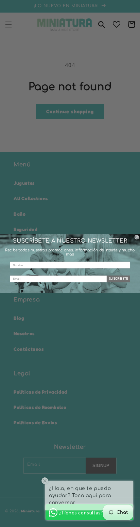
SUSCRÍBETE (118, 279)
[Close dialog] (137, 237)
